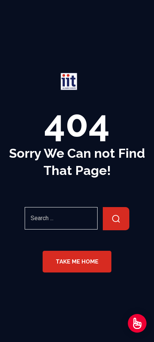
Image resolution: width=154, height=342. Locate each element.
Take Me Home (77, 261)
